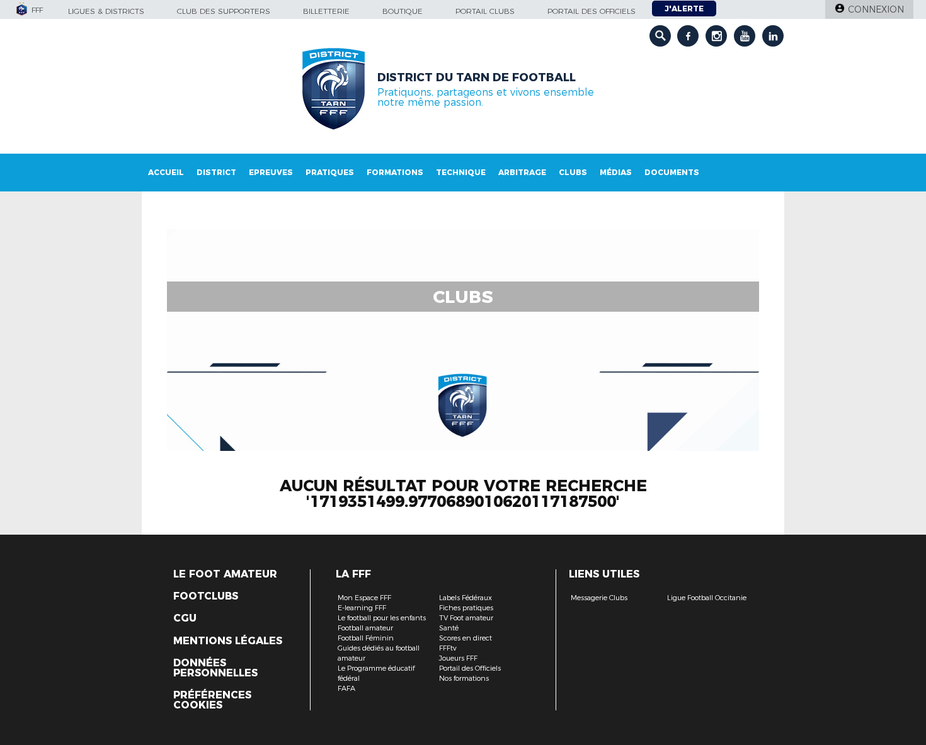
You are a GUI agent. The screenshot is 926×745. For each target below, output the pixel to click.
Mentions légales (227, 641)
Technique (461, 172)
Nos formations (464, 678)
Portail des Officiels (470, 668)
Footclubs (205, 596)
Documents (671, 172)
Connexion (876, 9)
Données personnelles (215, 668)
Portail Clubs (485, 11)
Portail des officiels (591, 11)
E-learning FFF (362, 607)
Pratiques (330, 172)
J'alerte (684, 8)
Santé (449, 627)
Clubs (573, 172)
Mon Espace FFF (364, 597)
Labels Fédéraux (465, 597)
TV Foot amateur (466, 617)
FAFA (346, 688)
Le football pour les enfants (382, 617)
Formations (395, 172)
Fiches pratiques (466, 607)
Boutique (402, 11)
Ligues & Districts (106, 11)
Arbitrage (522, 172)
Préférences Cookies (212, 700)
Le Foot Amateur (225, 574)
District (216, 172)
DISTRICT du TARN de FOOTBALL (476, 77)
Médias (616, 172)
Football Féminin (366, 638)
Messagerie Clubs (599, 597)
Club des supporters (223, 11)
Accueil (166, 172)
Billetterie (326, 11)
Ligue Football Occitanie (706, 597)
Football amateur (365, 627)
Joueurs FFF (458, 658)
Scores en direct (465, 638)
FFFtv (448, 648)
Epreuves (271, 172)
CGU (185, 618)
